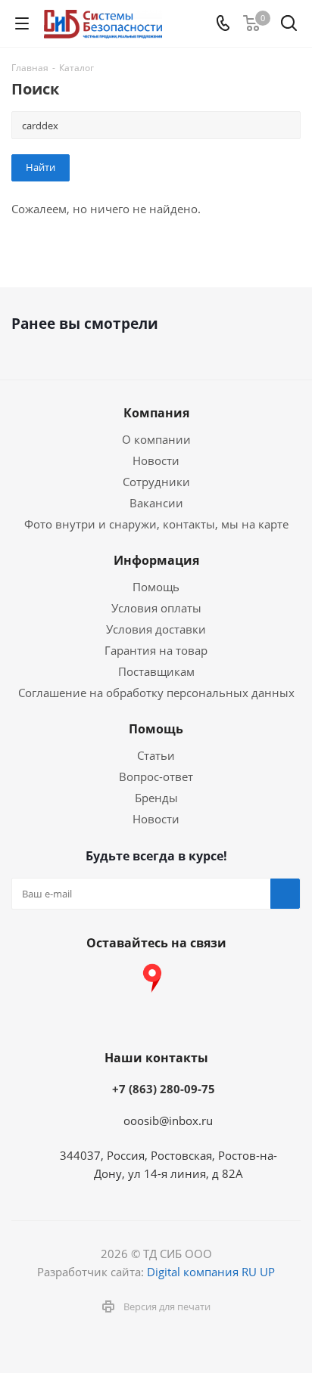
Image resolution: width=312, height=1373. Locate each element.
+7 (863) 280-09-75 (163, 1088)
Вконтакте (38, 978)
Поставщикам (156, 671)
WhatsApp (266, 978)
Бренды (156, 797)
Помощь (156, 586)
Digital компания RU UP (211, 1271)
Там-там (190, 978)
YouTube (114, 978)
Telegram (76, 978)
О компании (156, 439)
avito (152, 1016)
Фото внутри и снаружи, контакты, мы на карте (156, 524)
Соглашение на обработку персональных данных (156, 692)
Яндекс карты (152, 978)
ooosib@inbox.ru (168, 1120)
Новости (156, 460)
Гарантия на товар (156, 650)
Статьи (156, 755)
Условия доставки (156, 629)
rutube (228, 978)
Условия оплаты (156, 607)
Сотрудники (156, 481)
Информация (156, 560)
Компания (156, 412)
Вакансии (156, 502)
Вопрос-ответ (156, 776)
